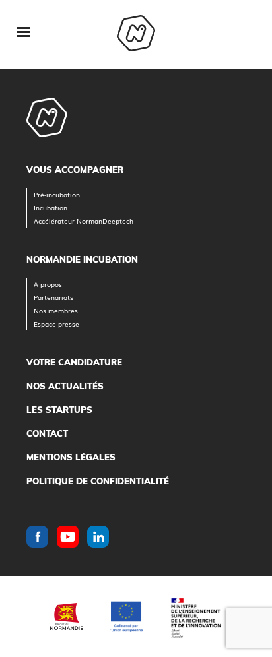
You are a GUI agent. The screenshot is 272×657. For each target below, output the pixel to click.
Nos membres (56, 310)
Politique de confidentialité (97, 481)
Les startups (59, 409)
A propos (48, 284)
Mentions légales (71, 457)
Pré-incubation (57, 194)
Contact (47, 433)
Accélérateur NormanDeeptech (83, 221)
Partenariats (53, 297)
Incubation (50, 207)
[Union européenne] (126, 616)
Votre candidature (74, 362)
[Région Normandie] (66, 617)
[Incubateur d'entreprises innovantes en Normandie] (135, 34)
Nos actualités (65, 386)
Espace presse (56, 323)
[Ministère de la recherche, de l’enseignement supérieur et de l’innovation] (195, 616)
